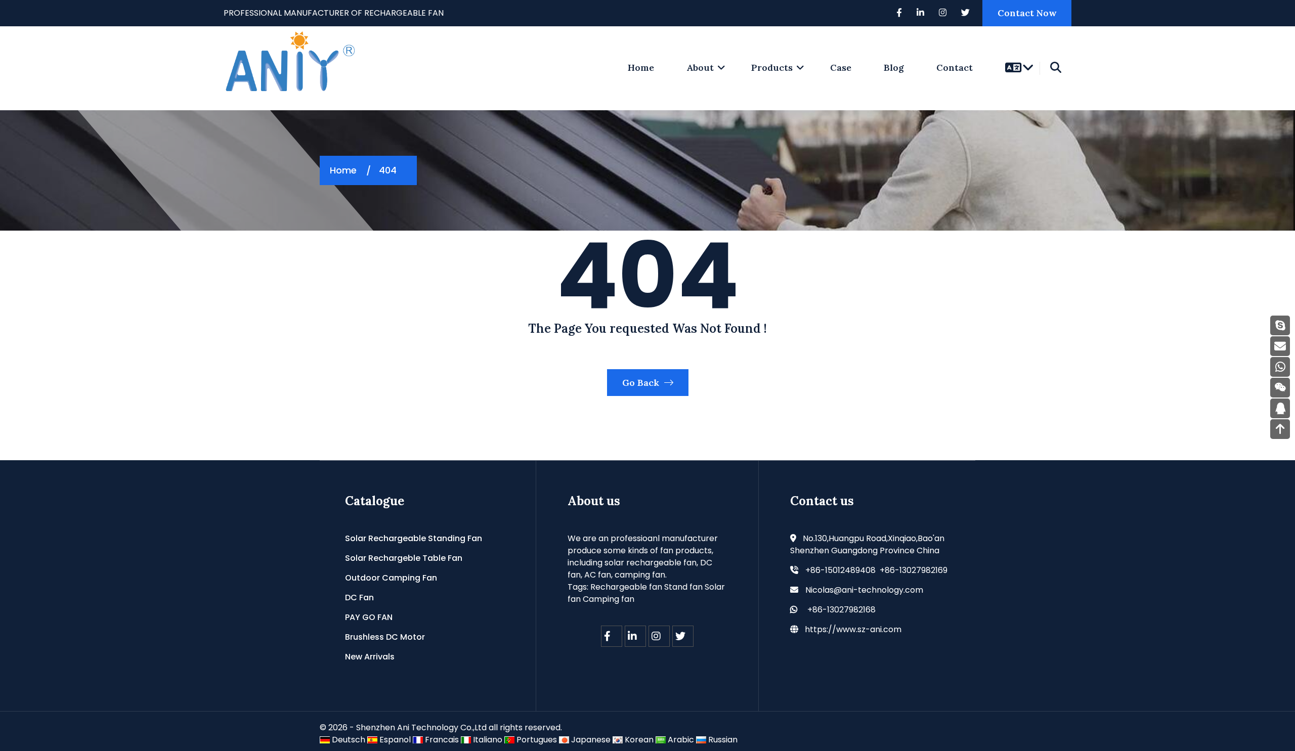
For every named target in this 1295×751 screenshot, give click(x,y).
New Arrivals (370, 656)
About (700, 67)
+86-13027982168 (841, 609)
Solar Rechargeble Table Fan (403, 558)
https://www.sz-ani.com (853, 629)
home (641, 67)
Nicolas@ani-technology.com (864, 590)
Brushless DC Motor (385, 637)
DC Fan (359, 597)
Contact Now (1027, 13)
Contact (954, 67)
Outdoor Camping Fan (391, 578)
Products (772, 67)
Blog (894, 67)
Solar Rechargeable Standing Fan (413, 538)
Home (343, 170)
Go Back (642, 382)
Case (840, 67)
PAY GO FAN (369, 617)
